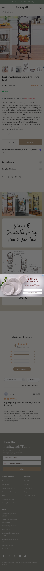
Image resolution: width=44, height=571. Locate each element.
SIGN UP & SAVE (33, 292)
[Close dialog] (43, 275)
